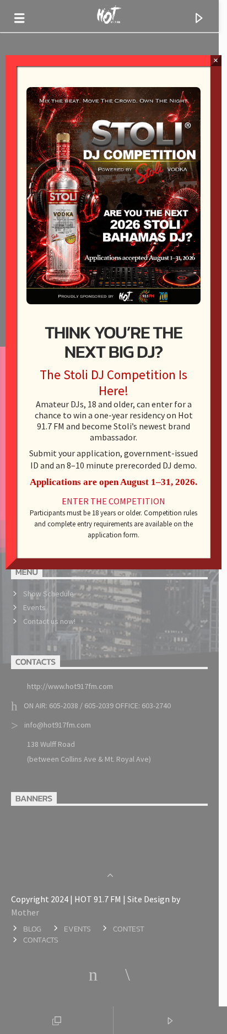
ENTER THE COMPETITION (113, 501)
